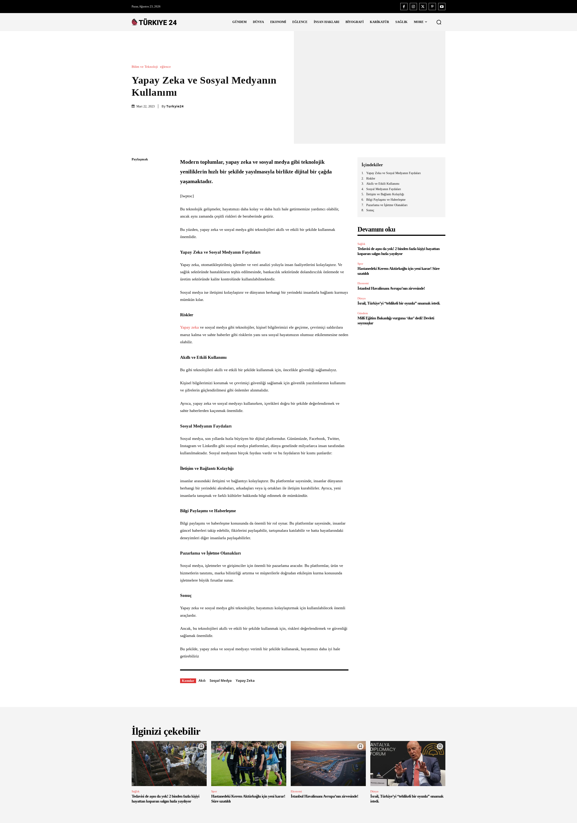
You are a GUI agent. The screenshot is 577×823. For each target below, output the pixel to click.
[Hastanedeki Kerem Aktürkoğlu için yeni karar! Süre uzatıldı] (248, 763)
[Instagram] (413, 6)
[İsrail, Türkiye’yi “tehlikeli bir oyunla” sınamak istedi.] (407, 763)
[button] (438, 22)
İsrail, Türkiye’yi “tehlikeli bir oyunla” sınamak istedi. (398, 303)
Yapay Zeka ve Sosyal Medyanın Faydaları (393, 173)
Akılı (202, 680)
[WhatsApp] (136, 202)
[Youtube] (441, 6)
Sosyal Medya (221, 680)
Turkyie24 (175, 106)
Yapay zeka (189, 327)
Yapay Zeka (245, 680)
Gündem (362, 313)
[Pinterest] (432, 6)
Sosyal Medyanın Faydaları (383, 189)
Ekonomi (363, 283)
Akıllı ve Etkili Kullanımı (382, 183)
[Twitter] (422, 6)
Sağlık (361, 244)
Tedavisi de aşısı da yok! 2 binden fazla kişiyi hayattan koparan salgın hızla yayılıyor (398, 251)
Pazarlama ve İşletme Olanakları (387, 205)
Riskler (370, 178)
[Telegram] (136, 223)
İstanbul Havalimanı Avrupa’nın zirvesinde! (391, 288)
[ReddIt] (136, 212)
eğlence (165, 66)
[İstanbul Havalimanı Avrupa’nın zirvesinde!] (328, 763)
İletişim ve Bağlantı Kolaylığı (385, 194)
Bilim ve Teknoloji (145, 66)
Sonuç (370, 210)
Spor (360, 263)
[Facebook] (404, 6)
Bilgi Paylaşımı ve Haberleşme (385, 199)
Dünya (361, 298)
